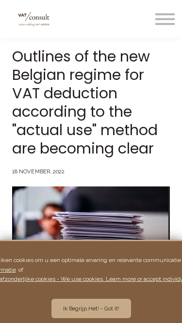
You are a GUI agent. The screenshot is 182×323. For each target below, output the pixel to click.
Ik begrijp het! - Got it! (91, 308)
